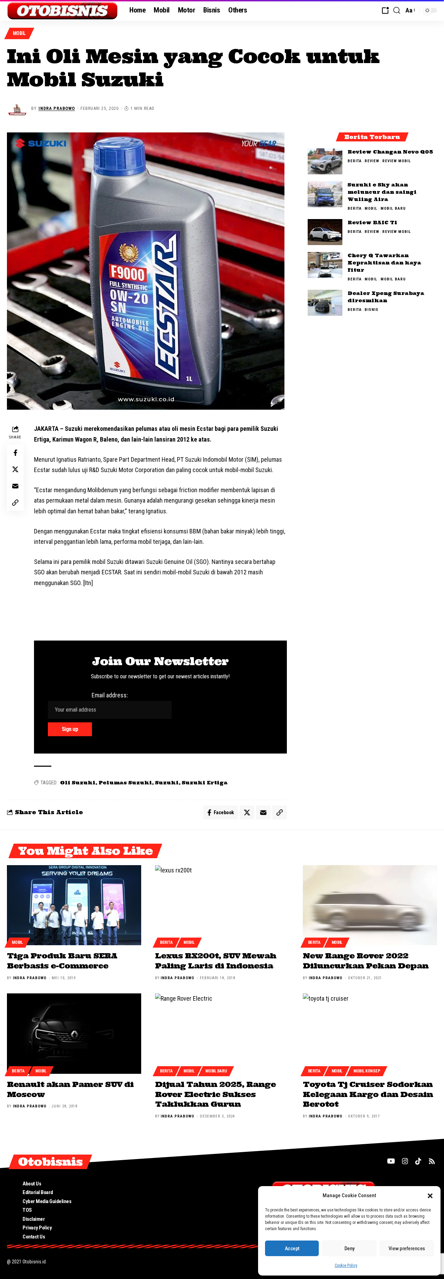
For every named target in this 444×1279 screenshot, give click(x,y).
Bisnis (371, 309)
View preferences (406, 1248)
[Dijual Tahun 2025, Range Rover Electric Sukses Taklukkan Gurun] (222, 1033)
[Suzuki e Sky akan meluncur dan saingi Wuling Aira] (325, 194)
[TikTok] (418, 1161)
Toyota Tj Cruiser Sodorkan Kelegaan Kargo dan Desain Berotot (368, 1094)
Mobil (19, 33)
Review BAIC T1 (372, 222)
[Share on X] (15, 469)
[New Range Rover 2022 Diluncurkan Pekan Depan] (370, 905)
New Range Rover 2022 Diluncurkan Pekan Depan (365, 961)
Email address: (110, 695)
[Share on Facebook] (15, 452)
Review (372, 161)
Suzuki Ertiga (205, 783)
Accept (292, 1248)
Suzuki (167, 783)
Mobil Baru (393, 208)
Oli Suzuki (77, 783)
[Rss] (432, 1161)
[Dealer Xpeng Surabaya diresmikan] (325, 303)
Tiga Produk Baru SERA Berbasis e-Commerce (62, 961)
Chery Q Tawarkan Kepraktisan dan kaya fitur (384, 262)
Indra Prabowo (57, 108)
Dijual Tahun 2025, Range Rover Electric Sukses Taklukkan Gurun (215, 1094)
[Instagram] (405, 1161)
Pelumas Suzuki (125, 783)
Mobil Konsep (366, 1071)
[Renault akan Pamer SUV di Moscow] (74, 1033)
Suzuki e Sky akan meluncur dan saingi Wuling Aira (382, 192)
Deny (349, 1248)
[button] (430, 1195)
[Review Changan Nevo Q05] (325, 161)
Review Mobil (396, 161)
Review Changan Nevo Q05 (390, 152)
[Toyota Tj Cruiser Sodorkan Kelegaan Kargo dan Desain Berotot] (370, 1033)
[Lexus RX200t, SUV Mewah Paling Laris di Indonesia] (222, 905)
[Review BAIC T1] (325, 232)
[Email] (15, 486)
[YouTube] (391, 1161)
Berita (355, 161)
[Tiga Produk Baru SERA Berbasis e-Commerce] (74, 905)
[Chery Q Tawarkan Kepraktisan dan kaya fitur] (325, 265)
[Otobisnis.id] (62, 10)
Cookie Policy (346, 1265)
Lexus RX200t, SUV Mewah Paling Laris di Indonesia (215, 961)
